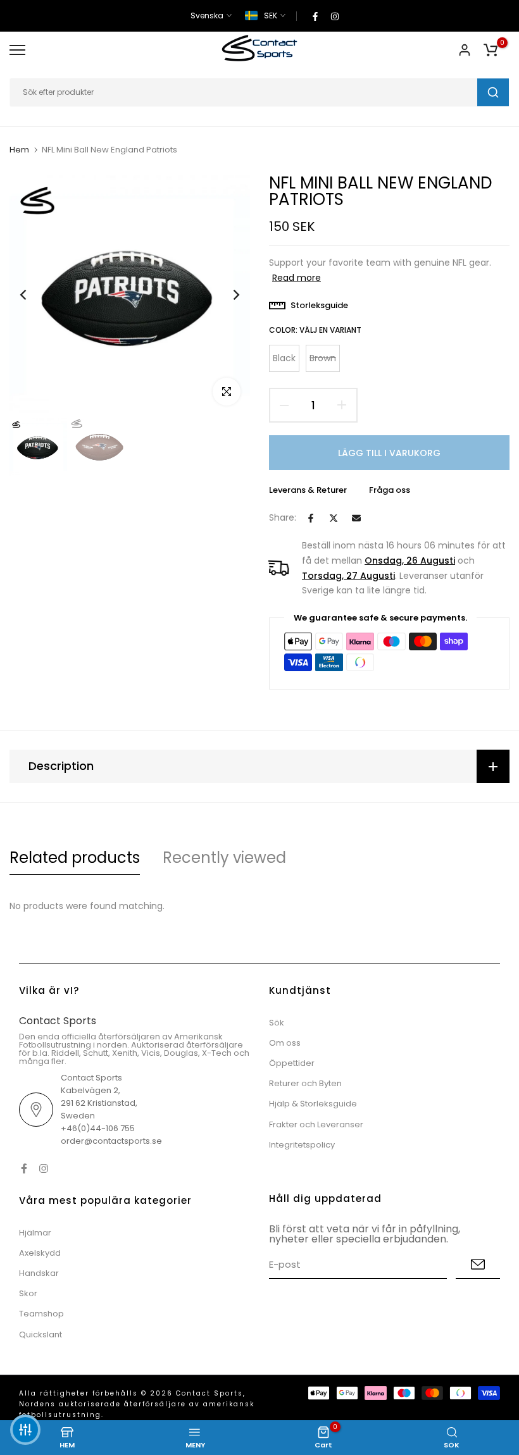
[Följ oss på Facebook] (315, 15)
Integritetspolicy (302, 1145)
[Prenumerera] (478, 1265)
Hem (19, 150)
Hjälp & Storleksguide (313, 1104)
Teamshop (41, 1314)
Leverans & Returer (308, 490)
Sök (276, 1023)
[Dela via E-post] (356, 518)
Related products (74, 857)
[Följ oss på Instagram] (335, 15)
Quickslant (40, 1334)
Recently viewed (224, 857)
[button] (25, 1430)
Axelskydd (40, 1253)
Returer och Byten (305, 1083)
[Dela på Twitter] (333, 518)
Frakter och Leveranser (316, 1124)
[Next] (226, 295)
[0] (490, 50)
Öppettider (292, 1063)
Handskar (39, 1273)
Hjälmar (35, 1233)
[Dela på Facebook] (311, 518)
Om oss (285, 1043)
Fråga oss (389, 490)
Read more (296, 277)
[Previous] (33, 295)
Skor (28, 1293)
